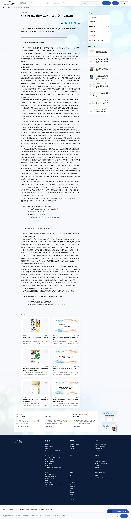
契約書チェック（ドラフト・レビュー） (51, 459)
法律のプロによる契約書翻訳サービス (52, 484)
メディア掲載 (76, 335)
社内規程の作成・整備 (49, 461)
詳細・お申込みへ (50, 426)
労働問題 (72, 492)
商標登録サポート (48, 448)
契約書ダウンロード (99, 459)
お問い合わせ (106, 3)
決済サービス (72, 497)
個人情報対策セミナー (49, 478)
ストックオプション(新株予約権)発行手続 (53, 467)
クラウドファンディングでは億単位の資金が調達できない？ (102, 110)
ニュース (72, 3)
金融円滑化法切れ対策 (74, 444)
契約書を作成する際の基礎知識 (101, 463)
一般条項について (98, 465)
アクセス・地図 (21, 509)
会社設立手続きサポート (49, 446)
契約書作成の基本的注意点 (100, 461)
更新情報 (106, 58)
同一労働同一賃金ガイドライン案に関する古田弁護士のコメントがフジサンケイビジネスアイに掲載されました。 (102, 53)
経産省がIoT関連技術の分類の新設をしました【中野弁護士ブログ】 (102, 61)
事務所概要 (56, 3)
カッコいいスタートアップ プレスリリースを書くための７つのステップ (102, 87)
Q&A (40, 3)
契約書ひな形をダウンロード (24, 426)
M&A (71, 477)
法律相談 (47, 444)
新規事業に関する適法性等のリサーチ (52, 457)
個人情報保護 (72, 482)
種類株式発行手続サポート (50, 455)
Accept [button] (124, 516)
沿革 (16, 509)
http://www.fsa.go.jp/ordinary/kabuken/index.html (45, 217)
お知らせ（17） (92, 36)
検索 (82, 3)
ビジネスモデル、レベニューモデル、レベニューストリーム (102, 102)
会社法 (71, 488)
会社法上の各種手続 (49, 482)
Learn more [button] (5, 516)
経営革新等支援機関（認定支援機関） (52, 487)
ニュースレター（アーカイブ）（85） (96, 40)
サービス (33, 3)
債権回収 (72, 499)
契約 (71, 484)
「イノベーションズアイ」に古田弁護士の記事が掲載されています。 (102, 95)
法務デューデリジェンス (49, 474)
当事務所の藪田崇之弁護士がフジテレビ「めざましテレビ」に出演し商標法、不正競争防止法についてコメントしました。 (65, 374)
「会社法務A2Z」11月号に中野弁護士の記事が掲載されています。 (102, 78)
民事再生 (72, 494)
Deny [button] (116, 516)
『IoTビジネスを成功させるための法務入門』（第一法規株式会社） (102, 70)
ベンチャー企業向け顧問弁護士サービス (53, 470)
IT (70, 490)
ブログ (64, 3)
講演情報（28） (92, 26)
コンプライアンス (73, 475)
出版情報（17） (92, 22)
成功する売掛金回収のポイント (101, 446)
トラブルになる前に (99, 448)
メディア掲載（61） (93, 17)
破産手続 (72, 459)
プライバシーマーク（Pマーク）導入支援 (52, 450)
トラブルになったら (98, 450)
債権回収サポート (48, 465)
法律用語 (97, 467)
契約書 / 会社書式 (23, 3)
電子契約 (72, 480)
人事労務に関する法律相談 (50, 476)
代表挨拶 (5, 509)
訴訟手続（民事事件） (49, 463)
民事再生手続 (72, 448)
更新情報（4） (92, 31)
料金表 (47, 3)
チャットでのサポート (99, 477)
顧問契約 (47, 480)
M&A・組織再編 (48, 453)
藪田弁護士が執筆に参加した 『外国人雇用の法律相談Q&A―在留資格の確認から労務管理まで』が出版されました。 (35, 374)
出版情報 (46, 335)
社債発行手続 (47, 472)
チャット (115, 3)
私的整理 (72, 446)
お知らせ (77, 397)
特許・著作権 (72, 486)
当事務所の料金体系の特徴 (100, 444)
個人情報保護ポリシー (50, 509)
